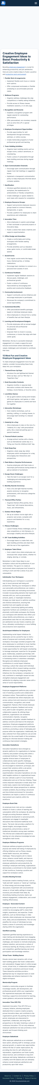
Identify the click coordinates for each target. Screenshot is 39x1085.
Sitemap (19, 1078)
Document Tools (8, 1078)
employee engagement (17, 67)
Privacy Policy (29, 1076)
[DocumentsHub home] (3, 3)
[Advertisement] (19, 28)
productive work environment (16, 74)
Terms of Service (30, 1078)
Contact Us (17, 1076)
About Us (7, 1076)
